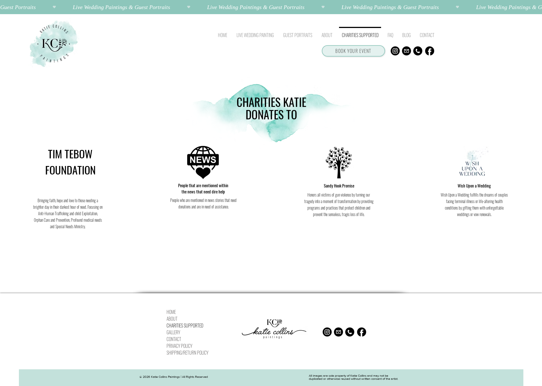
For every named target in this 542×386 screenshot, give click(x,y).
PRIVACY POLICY (179, 345)
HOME (171, 312)
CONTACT (174, 339)
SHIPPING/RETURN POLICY (187, 352)
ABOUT (172, 318)
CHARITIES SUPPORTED (185, 325)
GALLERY (173, 332)
